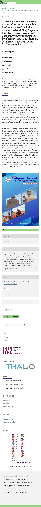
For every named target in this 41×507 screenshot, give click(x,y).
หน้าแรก (4, 8)
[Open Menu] (2, 2)
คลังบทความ (11, 8)
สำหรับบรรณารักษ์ (8, 406)
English (5, 340)
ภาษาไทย (5, 337)
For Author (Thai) (8, 419)
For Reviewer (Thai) (9, 422)
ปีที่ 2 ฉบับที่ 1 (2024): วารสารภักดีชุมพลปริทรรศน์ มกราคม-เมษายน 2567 (20, 11)
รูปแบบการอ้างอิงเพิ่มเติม (11, 269)
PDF (6, 230)
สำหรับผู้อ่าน (6, 400)
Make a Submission (11, 317)
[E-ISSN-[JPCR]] (14, 353)
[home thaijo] (20, 368)
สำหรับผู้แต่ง (6, 403)
